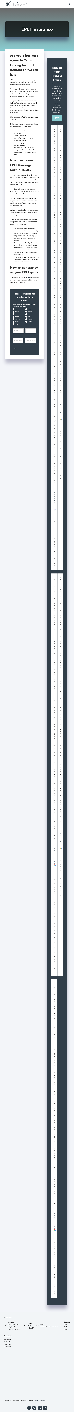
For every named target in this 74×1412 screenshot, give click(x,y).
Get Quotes (7, 1340)
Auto (16, 309)
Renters (30, 311)
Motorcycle (18, 316)
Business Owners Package (31, 319)
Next (15, 349)
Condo (17, 311)
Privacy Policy (8, 1344)
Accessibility (7, 1347)
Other (16, 324)
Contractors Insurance (31, 321)
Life (29, 314)
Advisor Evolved (40, 1400)
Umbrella (17, 319)
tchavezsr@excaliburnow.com (49, 1327)
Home (29, 309)
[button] (57, 118)
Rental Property (18, 314)
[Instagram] (34, 1408)
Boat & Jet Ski (31, 316)
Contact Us (7, 1342)
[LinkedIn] (45, 1408)
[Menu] (69, 4)
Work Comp (18, 321)
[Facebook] (29, 1408)
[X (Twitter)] (40, 1408)
